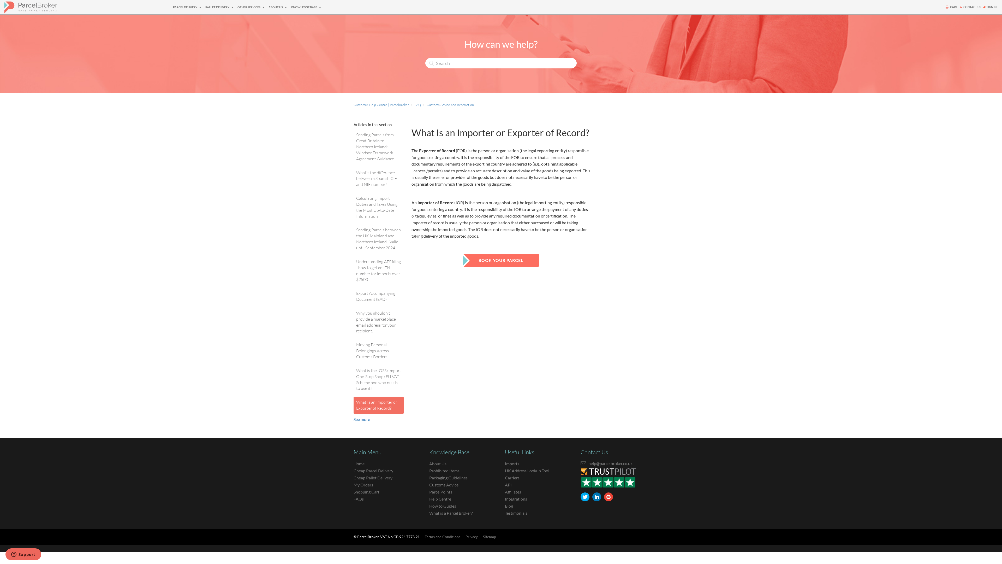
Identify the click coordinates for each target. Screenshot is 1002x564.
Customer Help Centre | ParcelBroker (381, 105)
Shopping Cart (366, 491)
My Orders (363, 484)
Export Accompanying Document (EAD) (375, 296)
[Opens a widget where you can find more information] (23, 554)
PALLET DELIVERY (217, 7)
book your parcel (501, 260)
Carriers (512, 477)
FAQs (359, 498)
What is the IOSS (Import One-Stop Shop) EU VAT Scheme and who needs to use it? (378, 379)
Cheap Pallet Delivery (373, 477)
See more (362, 419)
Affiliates (513, 491)
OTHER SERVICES (249, 7)
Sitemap (489, 536)
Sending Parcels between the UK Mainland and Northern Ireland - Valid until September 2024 (378, 238)
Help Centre (440, 498)
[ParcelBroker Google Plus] (608, 496)
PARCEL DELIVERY (185, 7)
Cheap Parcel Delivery (373, 470)
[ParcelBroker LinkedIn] (596, 496)
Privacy (472, 536)
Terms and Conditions (442, 536)
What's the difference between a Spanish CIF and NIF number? (376, 178)
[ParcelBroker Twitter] (585, 496)
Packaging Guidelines (448, 477)
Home (359, 463)
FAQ (418, 105)
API (508, 484)
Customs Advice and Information (450, 105)
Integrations (516, 498)
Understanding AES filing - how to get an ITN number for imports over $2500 (378, 270)
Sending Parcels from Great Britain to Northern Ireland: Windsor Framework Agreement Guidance (375, 146)
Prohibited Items (444, 470)
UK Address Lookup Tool (527, 470)
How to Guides (442, 505)
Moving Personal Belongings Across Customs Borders (372, 350)
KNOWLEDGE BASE (304, 7)
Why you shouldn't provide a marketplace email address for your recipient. (376, 322)
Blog (509, 505)
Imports (512, 463)
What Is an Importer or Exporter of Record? (376, 405)
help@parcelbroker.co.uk (610, 463)
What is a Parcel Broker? (451, 512)
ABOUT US (276, 7)
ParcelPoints (440, 491)
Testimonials (516, 512)
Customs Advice (443, 484)
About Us (437, 463)
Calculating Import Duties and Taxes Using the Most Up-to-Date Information (376, 207)
